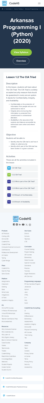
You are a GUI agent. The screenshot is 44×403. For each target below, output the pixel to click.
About (26, 345)
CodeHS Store (10, 396)
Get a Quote (5, 274)
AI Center (27, 356)
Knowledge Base (7, 359)
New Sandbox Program (33, 284)
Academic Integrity (7, 300)
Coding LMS (5, 236)
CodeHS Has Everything (32, 308)
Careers (26, 351)
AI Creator (5, 255)
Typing (4, 258)
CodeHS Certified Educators (13, 378)
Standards (27, 265)
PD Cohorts (5, 316)
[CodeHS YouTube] (23, 225)
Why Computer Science (9, 329)
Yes (25, 338)
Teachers (27, 239)
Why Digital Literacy (8, 337)
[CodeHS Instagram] (17, 225)
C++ (25, 298)
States (4, 345)
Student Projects (7, 364)
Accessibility (28, 367)
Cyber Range (6, 261)
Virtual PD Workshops (8, 313)
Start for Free (6, 271)
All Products (5, 233)
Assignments (6, 281)
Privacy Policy (28, 362)
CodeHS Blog (6, 353)
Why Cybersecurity (7, 332)
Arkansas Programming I (31, 9)
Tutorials (27, 271)
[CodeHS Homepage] (11, 3)
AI (25, 311)
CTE (25, 242)
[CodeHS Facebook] (14, 225)
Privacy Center (29, 353)
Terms (26, 359)
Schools (26, 236)
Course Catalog (18, 9)
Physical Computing (30, 330)
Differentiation (28, 316)
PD (3, 305)
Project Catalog (29, 252)
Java (25, 292)
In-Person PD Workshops (9, 311)
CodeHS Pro (5, 242)
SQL (25, 300)
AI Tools (4, 298)
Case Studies (6, 343)
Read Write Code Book (9, 356)
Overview (21, 61)
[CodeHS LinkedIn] (20, 225)
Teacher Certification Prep (10, 319)
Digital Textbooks (29, 274)
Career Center (6, 367)
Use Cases (27, 231)
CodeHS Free (6, 244)
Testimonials (5, 348)
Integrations (5, 295)
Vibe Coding (28, 335)
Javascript (27, 287)
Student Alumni (6, 370)
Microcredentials (7, 321)
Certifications (6, 250)
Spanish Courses (29, 263)
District (26, 233)
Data (3, 289)
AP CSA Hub (28, 276)
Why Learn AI (6, 335)
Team (26, 348)
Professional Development (10, 252)
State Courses (28, 260)
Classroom (5, 284)
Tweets (4, 351)
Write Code (5, 292)
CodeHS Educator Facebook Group (16, 387)
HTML (26, 295)
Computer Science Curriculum (11, 247)
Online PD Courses (8, 308)
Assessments (28, 321)
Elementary (27, 257)
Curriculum (9, 9)
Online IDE (5, 239)
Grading (4, 287)
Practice (26, 268)
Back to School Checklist (9, 340)
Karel (26, 303)
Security (27, 364)
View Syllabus (21, 52)
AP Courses (28, 255)
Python (26, 289)
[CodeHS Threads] (30, 225)
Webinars (4, 362)
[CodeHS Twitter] (26, 225)
